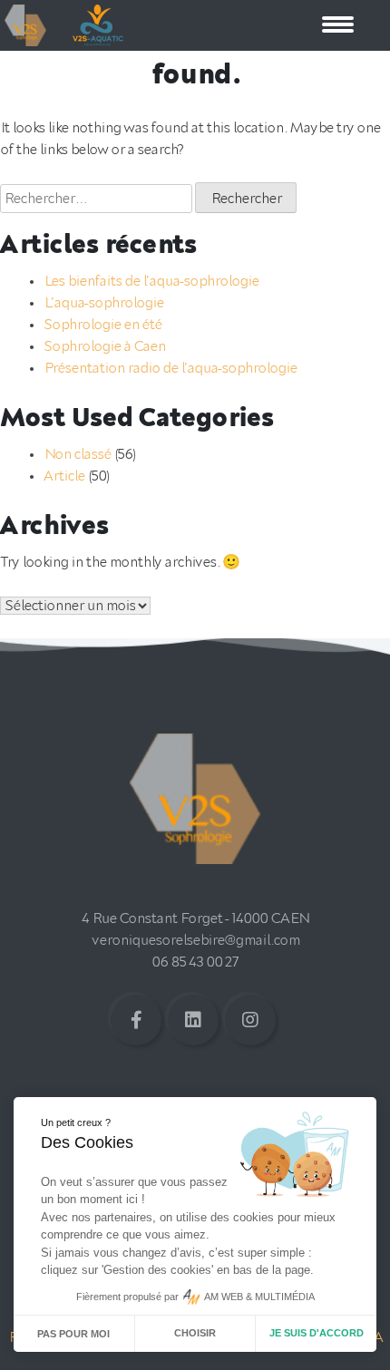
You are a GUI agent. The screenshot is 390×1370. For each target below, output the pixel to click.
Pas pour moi (73, 1333)
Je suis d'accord (316, 1332)
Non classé (77, 454)
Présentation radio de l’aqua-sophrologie (170, 368)
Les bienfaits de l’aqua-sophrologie (151, 281)
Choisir (195, 1332)
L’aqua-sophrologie (103, 303)
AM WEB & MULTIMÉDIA (259, 1296)
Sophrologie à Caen (104, 346)
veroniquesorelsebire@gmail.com (195, 940)
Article (64, 476)
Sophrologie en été (102, 324)
